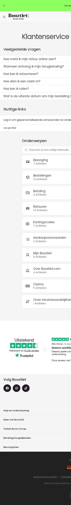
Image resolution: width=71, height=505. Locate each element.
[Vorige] (4, 5)
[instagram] (16, 388)
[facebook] (7, 388)
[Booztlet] (18, 17)
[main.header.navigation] (4, 17)
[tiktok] (26, 388)
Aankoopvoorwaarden (45, 476)
